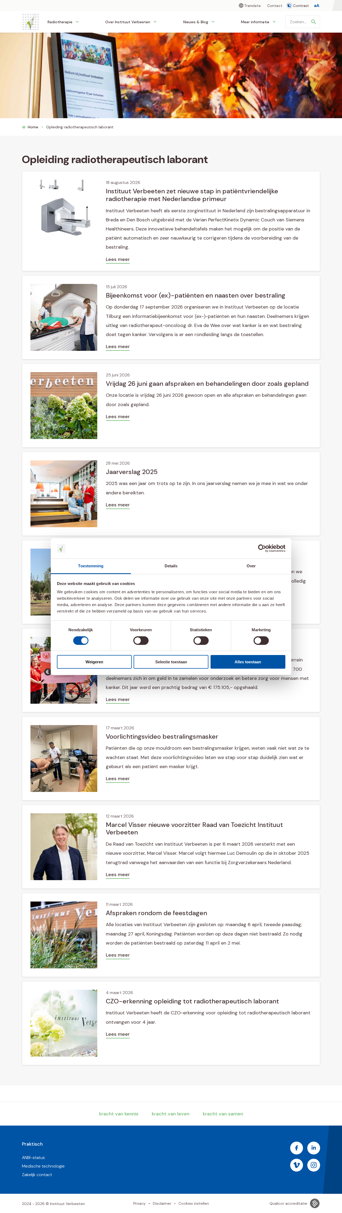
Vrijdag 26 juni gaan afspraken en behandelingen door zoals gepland (207, 383)
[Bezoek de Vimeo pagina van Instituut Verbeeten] (296, 1165)
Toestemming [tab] (90, 566)
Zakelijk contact (37, 1174)
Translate (252, 5)
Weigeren (94, 662)
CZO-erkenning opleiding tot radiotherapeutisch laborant (192, 1001)
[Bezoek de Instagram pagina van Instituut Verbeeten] (313, 1165)
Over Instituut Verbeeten (127, 22)
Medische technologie (43, 1166)
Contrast (301, 5)
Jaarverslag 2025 (132, 472)
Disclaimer (162, 1203)
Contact (274, 5)
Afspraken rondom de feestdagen (156, 913)
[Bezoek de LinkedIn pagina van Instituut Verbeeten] (313, 1148)
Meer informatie (255, 22)
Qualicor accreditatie (288, 1203)
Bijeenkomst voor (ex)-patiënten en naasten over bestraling (195, 295)
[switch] (141, 640)
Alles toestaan (248, 662)
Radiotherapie (60, 22)
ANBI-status (33, 1157)
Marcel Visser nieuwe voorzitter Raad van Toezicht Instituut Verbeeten (194, 829)
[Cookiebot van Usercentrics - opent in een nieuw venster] (262, 548)
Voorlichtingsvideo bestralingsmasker (162, 736)
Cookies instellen (193, 1203)
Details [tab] (171, 566)
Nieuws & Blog (195, 22)
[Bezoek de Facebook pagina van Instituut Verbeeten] (296, 1148)
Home (33, 127)
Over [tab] (251, 566)
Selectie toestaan (171, 662)
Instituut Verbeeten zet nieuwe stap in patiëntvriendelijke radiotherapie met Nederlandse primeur (192, 195)
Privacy (139, 1203)
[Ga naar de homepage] (30, 21)
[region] (171, 597)
